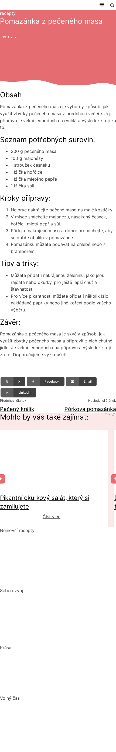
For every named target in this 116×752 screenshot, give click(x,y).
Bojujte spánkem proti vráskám (31, 688)
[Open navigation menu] (101, 5)
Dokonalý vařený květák (25, 580)
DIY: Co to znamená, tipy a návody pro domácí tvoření (56, 721)
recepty (8, 13)
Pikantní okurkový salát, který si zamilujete (43, 537)
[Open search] (112, 5)
